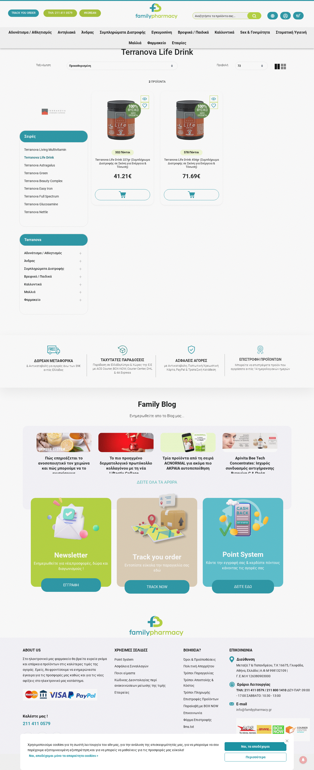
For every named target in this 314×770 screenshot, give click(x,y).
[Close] (287, 741)
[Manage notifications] (303, 760)
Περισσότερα (255, 757)
